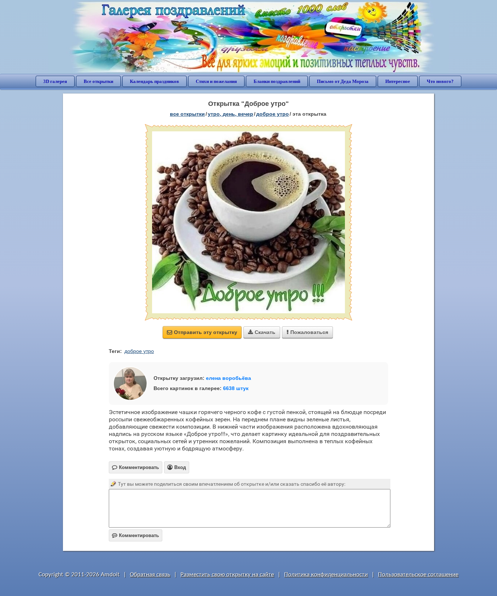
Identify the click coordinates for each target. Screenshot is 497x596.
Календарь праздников (154, 81)
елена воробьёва (228, 378)
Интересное (397, 81)
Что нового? (440, 81)
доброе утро (272, 114)
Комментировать (135, 535)
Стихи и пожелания (216, 81)
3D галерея (55, 81)
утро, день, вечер (230, 114)
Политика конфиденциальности (326, 575)
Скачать (261, 332)
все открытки (187, 114)
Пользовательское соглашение (418, 575)
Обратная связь (150, 575)
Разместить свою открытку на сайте (227, 575)
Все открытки (98, 81)
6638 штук (236, 388)
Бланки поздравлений (277, 81)
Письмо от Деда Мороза (343, 81)
